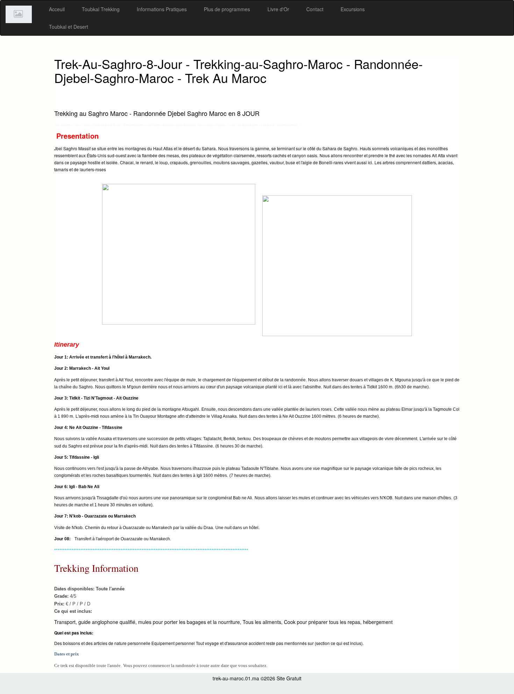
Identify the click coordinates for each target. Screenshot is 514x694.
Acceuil (57, 9)
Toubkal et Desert (68, 26)
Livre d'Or (278, 9)
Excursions (353, 9)
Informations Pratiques (162, 9)
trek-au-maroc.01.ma (236, 678)
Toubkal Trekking (101, 9)
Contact (314, 9)
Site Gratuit (289, 678)
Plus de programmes (227, 9)
